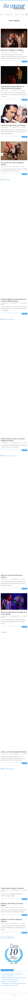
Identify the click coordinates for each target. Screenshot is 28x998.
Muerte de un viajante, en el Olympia (12, 50)
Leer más (24, 61)
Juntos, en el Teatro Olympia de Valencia (13, 752)
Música (2, 304)
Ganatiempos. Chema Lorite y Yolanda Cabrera (14, 983)
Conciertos (23, 303)
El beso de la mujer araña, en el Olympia (13, 125)
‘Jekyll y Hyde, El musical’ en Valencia (12, 888)
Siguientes (10, 937)
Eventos (3, 891)
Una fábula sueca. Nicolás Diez (10, 985)
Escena (22, 52)
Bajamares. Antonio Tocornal (9, 981)
